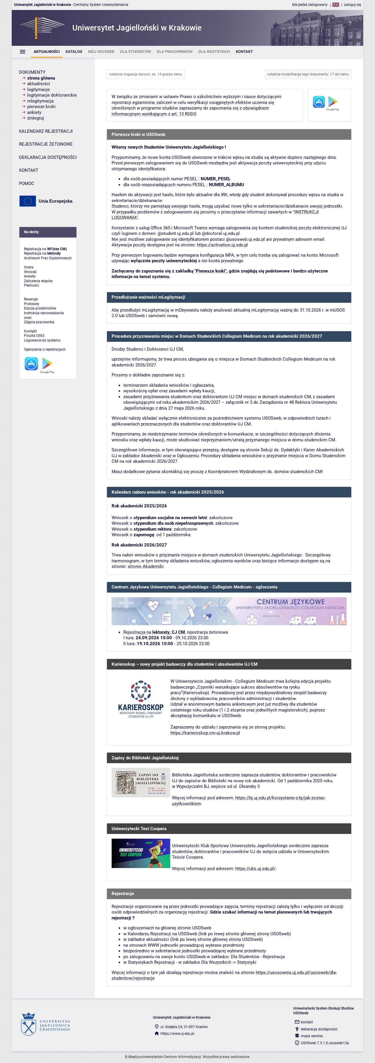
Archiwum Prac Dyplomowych (48, 258)
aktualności (38, 83)
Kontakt (30, 331)
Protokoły (31, 304)
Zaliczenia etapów (38, 281)
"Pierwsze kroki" (210, 271)
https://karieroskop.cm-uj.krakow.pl (205, 733)
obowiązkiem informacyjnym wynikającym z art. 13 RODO (190, 111)
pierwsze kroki (41, 106)
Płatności (31, 285)
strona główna (41, 78)
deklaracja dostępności (319, 1029)
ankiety (34, 112)
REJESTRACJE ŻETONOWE (46, 144)
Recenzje (31, 299)
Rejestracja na (154, 632)
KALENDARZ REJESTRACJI (46, 131)
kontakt (307, 1022)
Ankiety (30, 276)
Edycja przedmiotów (40, 308)
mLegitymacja (40, 101)
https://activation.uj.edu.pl (222, 245)
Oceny (29, 267)
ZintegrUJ (35, 118)
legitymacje (38, 89)
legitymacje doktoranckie (52, 95)
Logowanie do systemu (42, 340)
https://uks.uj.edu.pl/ (255, 868)
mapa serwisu (312, 1036)
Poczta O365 (34, 336)
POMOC (26, 183)
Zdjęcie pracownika (39, 322)
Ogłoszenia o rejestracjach (45, 349)
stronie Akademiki (145, 566)
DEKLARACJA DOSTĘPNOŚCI (48, 157)
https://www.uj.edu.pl (177, 1034)
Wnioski (30, 272)
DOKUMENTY (32, 72)
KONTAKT (28, 170)
